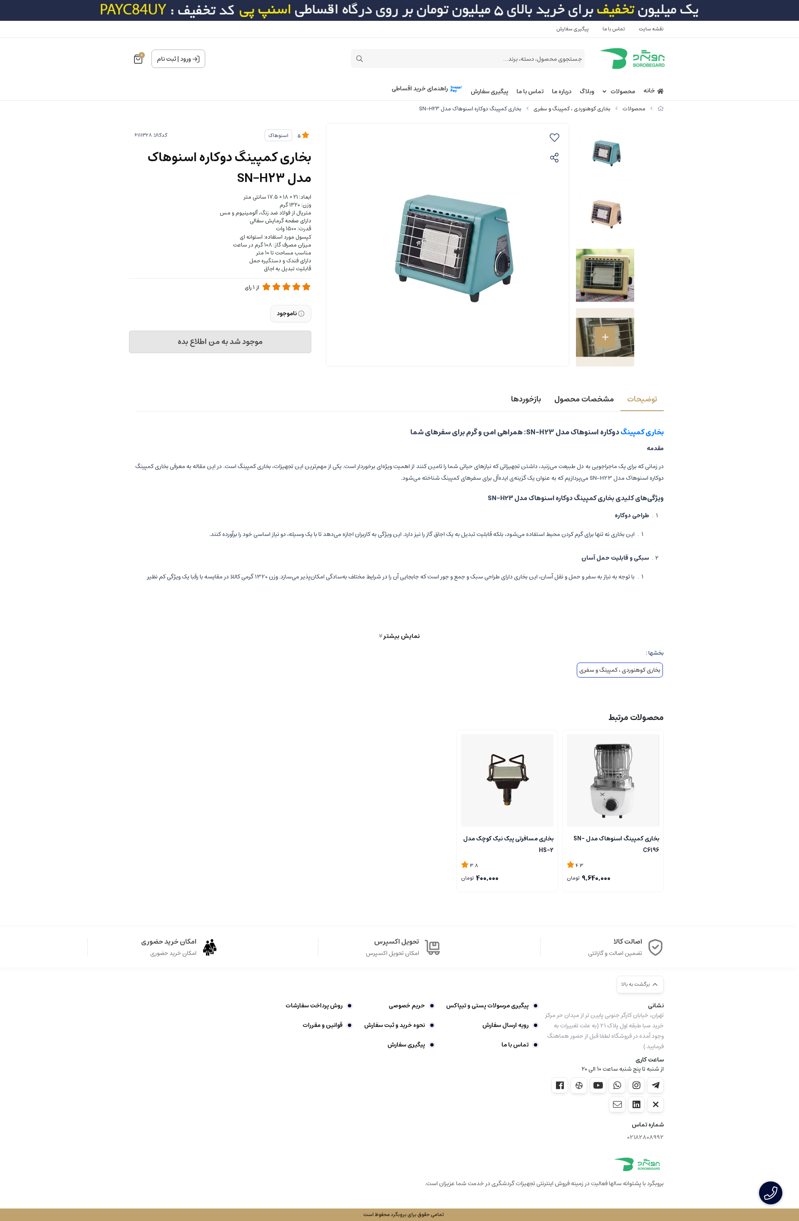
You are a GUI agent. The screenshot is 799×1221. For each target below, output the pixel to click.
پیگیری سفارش (572, 29)
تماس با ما (614, 29)
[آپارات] (579, 1085)
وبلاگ (587, 91)
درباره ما (561, 91)
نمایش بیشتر (401, 636)
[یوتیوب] (598, 1085)
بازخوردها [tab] (526, 399)
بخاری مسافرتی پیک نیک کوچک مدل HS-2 (508, 844)
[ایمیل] (617, 1104)
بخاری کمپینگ (642, 432)
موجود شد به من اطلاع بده (220, 342)
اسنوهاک (278, 135)
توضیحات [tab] (642, 399)
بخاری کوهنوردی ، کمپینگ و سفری (571, 109)
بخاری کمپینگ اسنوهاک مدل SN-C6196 (616, 844)
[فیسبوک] (559, 1085)
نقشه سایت (651, 29)
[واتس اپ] (617, 1085)
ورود (185, 59)
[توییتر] (655, 1104)
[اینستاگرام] (636, 1085)
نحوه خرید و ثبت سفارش (394, 1025)
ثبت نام (166, 59)
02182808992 (646, 1137)
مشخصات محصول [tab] (584, 399)
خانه (649, 91)
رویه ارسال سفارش (505, 1025)
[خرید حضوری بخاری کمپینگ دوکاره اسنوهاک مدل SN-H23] (637, 1164)
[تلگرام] (655, 1085)
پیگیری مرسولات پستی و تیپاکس (487, 1006)
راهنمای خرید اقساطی (420, 89)
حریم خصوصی (406, 1006)
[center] (359, 59)
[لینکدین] (636, 1104)
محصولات (622, 91)
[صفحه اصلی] (661, 109)
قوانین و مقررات (322, 1025)
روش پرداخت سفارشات (313, 1006)
